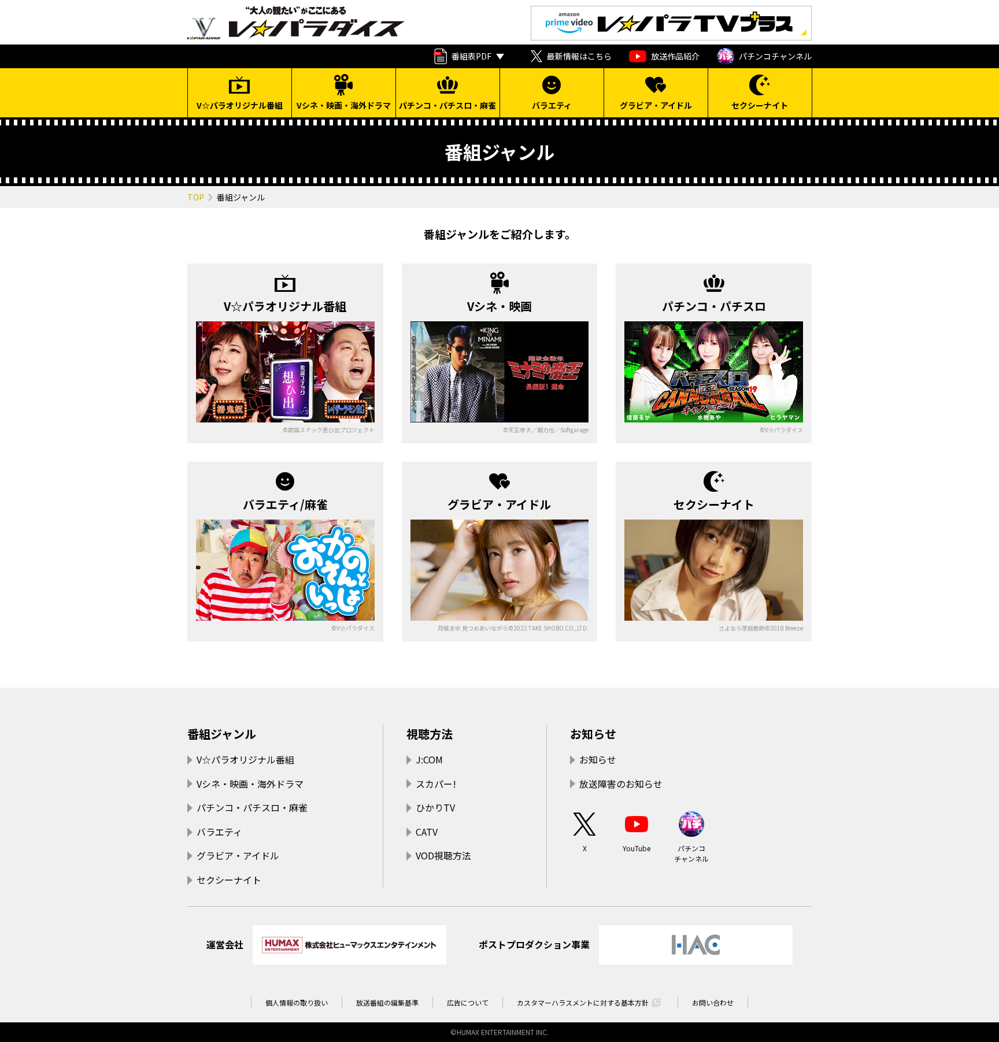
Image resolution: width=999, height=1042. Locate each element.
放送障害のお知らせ (621, 784)
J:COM (429, 759)
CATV (427, 832)
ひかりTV (435, 807)
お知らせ (593, 733)
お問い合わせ (713, 1002)
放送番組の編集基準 (387, 1002)
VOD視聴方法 (443, 855)
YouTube (636, 848)
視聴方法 (429, 733)
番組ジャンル (221, 733)
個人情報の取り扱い (296, 1002)
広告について (468, 1002)
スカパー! (436, 784)
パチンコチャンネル (775, 56)
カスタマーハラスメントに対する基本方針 (583, 1002)
